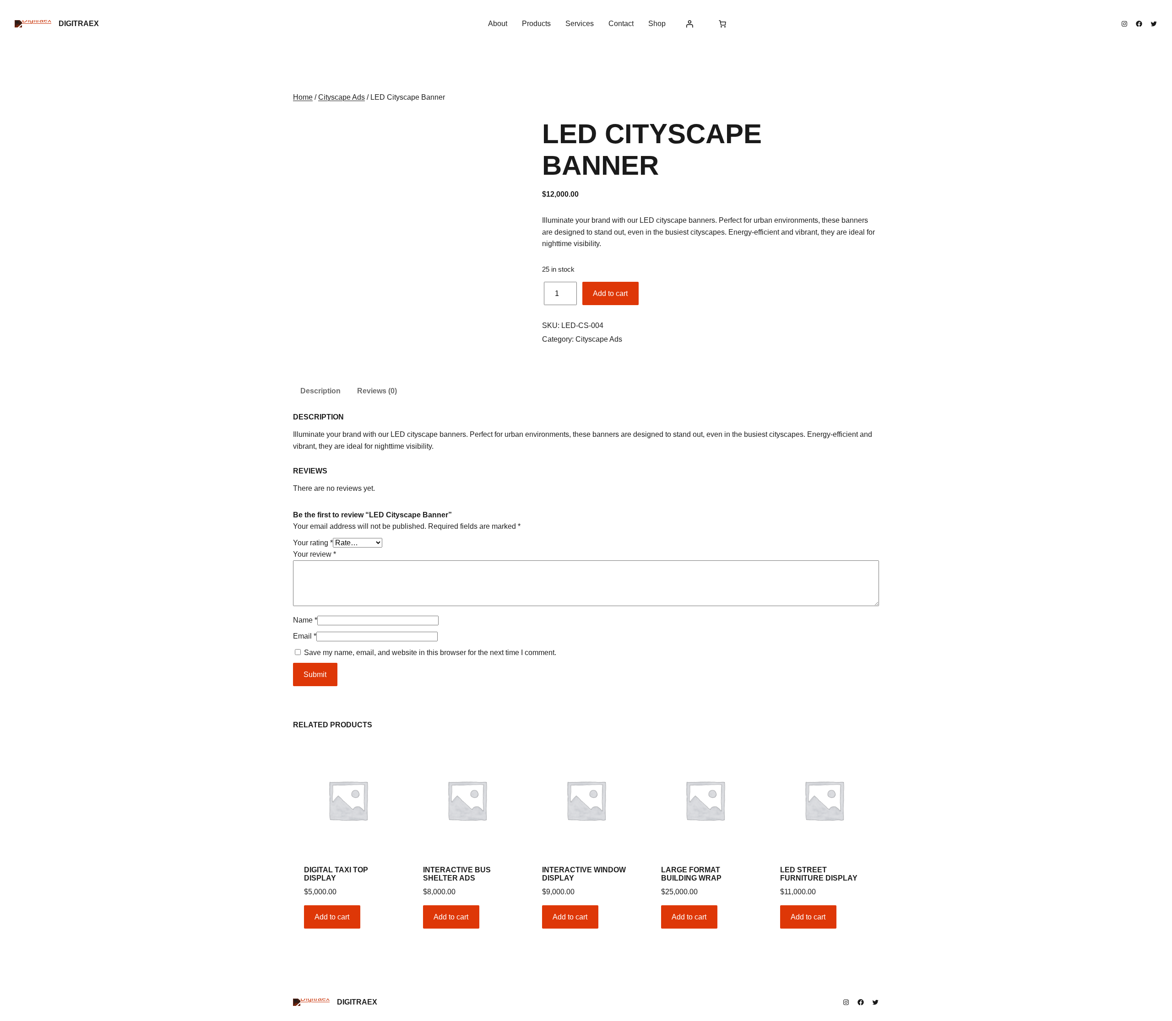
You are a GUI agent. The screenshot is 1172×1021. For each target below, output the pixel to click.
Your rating (313, 543)
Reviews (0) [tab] (377, 391)
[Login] (689, 24)
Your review (314, 554)
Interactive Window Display (584, 874)
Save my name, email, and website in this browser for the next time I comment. (430, 652)
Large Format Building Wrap (691, 874)
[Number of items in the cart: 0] (722, 24)
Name (305, 620)
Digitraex (79, 23)
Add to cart (610, 293)
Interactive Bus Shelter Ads (457, 874)
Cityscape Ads (341, 97)
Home (303, 97)
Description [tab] (320, 391)
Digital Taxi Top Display (336, 874)
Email (304, 636)
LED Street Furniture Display (818, 874)
